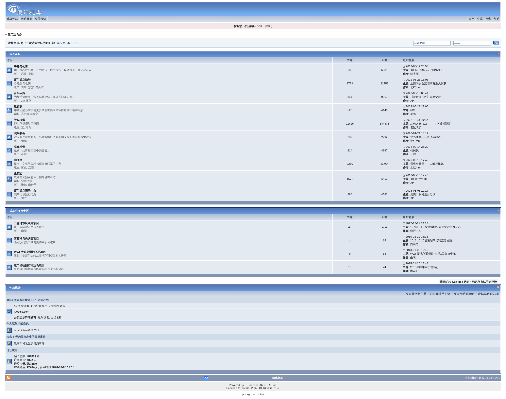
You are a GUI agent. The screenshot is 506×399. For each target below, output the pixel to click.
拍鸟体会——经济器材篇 (425, 137)
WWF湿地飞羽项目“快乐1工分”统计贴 (433, 253)
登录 (260, 26)
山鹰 (24, 230)
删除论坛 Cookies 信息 (454, 281)
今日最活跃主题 (416, 293)
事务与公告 (21, 66)
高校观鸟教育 (29, 113)
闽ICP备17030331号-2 (253, 394)
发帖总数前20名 (488, 293)
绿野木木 (415, 230)
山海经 (18, 160)
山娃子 (32, 184)
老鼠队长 (415, 127)
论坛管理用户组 (440, 293)
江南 (31, 167)
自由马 (414, 244)
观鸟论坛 (12, 18)
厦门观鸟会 (15, 34)
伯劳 (24, 198)
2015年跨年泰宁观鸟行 (424, 267)
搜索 (488, 18)
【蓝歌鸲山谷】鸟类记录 (425, 96)
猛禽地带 (19, 146)
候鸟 (28, 100)
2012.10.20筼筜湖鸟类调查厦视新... (432, 240)
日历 (471, 18)
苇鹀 (24, 140)
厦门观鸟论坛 (22, 79)
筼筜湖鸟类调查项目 (26, 238)
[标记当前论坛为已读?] (9, 69)
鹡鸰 (24, 184)
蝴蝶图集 (26, 180)
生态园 (18, 173)
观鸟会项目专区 (19, 210)
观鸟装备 (19, 133)
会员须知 (40, 18)
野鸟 (28, 127)
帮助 (496, 18)
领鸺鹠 (414, 150)
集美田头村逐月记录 (422, 194)
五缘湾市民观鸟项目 (26, 223)
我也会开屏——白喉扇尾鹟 (427, 163)
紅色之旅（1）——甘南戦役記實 (430, 123)
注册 (268, 26)
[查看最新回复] (404, 66)
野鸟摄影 (19, 119)
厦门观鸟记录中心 (25, 190)
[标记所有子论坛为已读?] (9, 110)
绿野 (413, 110)
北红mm (415, 87)
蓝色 (24, 167)
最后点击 (43, 317)
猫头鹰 (414, 73)
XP (22, 100)
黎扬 (413, 113)
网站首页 (26, 18)
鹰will (413, 270)
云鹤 (413, 154)
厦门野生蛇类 (418, 179)
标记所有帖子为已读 (484, 281)
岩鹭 (24, 73)
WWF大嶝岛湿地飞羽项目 (30, 251)
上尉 (31, 73)
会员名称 (56, 317)
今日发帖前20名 (464, 293)
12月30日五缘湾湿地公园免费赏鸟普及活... (436, 227)
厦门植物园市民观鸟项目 (29, 265)
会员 (480, 18)
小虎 (24, 154)
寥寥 (31, 87)
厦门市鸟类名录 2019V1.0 (426, 70)
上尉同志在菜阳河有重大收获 (428, 83)
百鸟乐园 (19, 93)
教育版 (18, 106)
